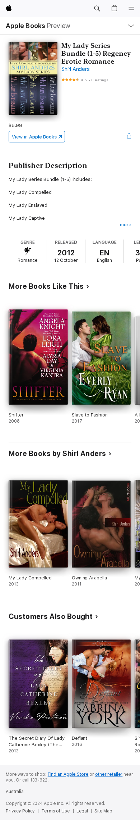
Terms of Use (55, 811)
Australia (15, 791)
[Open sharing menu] (129, 137)
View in (34, 137)
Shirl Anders (75, 69)
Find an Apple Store (68, 774)
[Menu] (131, 8)
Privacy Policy (20, 811)
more (125, 224)
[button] (97, 8)
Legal (82, 811)
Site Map (103, 811)
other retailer (108, 774)
